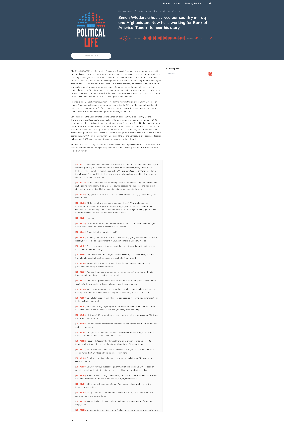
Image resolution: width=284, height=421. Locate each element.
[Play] (125, 38)
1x (201, 38)
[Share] (211, 38)
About (177, 3)
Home (166, 3)
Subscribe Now (91, 56)
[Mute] (196, 38)
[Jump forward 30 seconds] (130, 38)
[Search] (208, 3)
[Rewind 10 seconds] (120, 38)
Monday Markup (193, 3)
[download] (207, 38)
